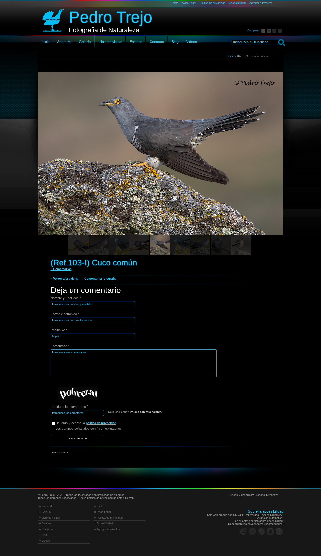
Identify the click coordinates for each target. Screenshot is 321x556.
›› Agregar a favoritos (107, 529)
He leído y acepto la (86, 423)
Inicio (175, 2)
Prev (51, 160)
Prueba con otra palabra (146, 411)
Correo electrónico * (65, 314)
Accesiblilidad (237, 2)
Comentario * (60, 346)
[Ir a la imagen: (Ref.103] (78, 245)
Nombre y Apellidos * (66, 298)
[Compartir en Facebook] (275, 30)
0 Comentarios (61, 269)
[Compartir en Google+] (280, 30)
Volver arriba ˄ (60, 452)
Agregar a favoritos (261, 2)
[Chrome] (261, 532)
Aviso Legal (189, 2)
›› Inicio (98, 506)
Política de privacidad (212, 2)
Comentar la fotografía (100, 278)
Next (270, 160)
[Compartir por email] (264, 30)
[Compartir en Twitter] (269, 30)
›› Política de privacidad (108, 517)
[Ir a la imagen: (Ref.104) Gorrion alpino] (241, 245)
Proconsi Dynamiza (266, 494)
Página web (59, 330)
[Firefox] (252, 532)
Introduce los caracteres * (69, 407)
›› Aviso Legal (102, 511)
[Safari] (279, 532)
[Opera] (270, 532)
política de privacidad (101, 423)
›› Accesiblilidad (103, 523)
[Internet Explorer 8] (243, 532)
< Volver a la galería (64, 278)
